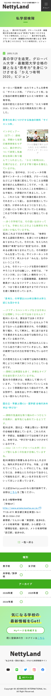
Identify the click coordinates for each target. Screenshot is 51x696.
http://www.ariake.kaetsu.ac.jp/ (21, 508)
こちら (13, 492)
